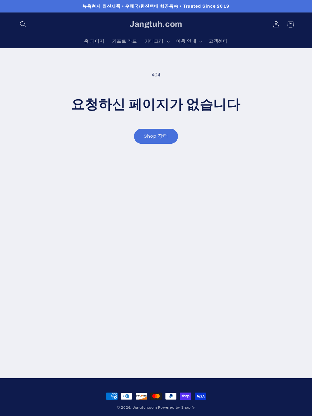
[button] (23, 24)
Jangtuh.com (145, 407)
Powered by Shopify (176, 407)
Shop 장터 (156, 136)
